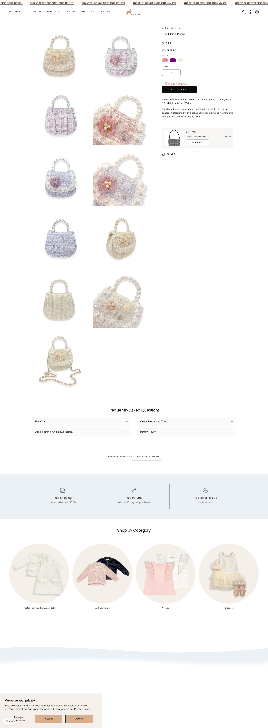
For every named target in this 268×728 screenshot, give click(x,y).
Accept (49, 718)
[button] (17, 12)
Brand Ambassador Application (113, 684)
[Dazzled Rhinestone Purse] (174, 138)
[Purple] (173, 60)
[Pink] (165, 60)
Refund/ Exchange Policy (162, 673)
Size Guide (154, 667)
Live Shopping (103, 689)
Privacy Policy (103, 673)
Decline (79, 718)
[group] (134, 576)
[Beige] (180, 60)
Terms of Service (104, 678)
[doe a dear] (134, 11)
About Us (100, 667)
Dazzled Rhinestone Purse (196, 137)
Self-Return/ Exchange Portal (165, 678)
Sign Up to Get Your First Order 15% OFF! (71, 3)
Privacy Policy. (82, 709)
